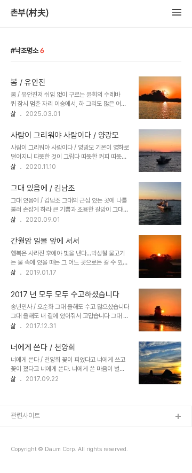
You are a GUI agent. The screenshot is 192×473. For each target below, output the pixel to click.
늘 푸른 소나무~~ (34, 434)
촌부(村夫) (30, 13)
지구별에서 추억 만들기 (42, 451)
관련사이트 (25, 416)
